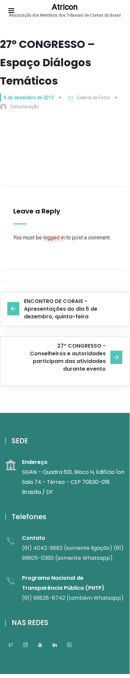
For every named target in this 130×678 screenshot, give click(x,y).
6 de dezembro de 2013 (29, 97)
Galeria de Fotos (93, 97)
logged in (54, 237)
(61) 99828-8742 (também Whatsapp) (73, 598)
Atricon (65, 7)
